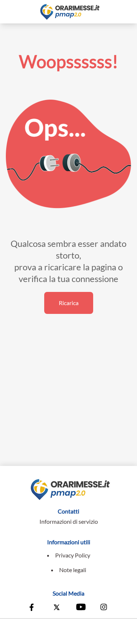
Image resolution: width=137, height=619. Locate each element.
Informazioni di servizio (68, 521)
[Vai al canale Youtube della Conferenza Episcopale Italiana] (80, 608)
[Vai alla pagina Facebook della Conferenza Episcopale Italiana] (33, 608)
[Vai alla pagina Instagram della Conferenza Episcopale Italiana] (104, 608)
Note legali (72, 569)
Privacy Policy (72, 555)
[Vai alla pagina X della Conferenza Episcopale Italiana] (56, 608)
